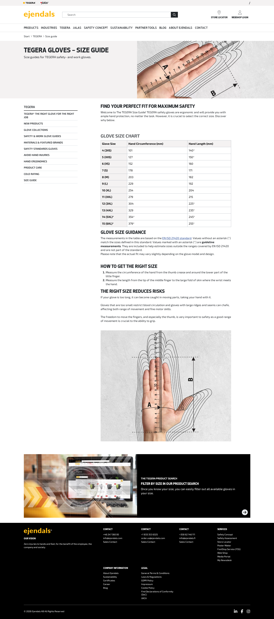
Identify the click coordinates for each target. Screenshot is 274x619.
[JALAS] (44, 3)
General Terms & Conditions (155, 573)
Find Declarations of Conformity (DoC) (157, 593)
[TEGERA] (29, 3)
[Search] (174, 15)
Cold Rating (31, 173)
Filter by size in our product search (170, 483)
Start (27, 36)
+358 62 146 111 (187, 534)
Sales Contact (110, 541)
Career (106, 584)
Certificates (109, 580)
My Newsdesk (224, 560)
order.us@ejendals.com (153, 538)
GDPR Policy (147, 580)
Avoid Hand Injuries (36, 154)
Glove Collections (36, 129)
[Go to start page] (39, 14)
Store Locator (224, 541)
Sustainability (121, 27)
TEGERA (65, 27)
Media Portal (223, 556)
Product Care (33, 167)
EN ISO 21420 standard (176, 238)
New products (33, 123)
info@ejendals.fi (187, 538)
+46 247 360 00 (111, 534)
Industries (49, 27)
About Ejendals (180, 27)
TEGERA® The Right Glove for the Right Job (49, 115)
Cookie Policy (147, 587)
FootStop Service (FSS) (229, 549)
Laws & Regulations (151, 576)
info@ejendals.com (112, 538)
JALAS (77, 27)
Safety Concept (96, 27)
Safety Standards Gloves (40, 148)
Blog (162, 27)
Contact (201, 27)
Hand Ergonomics (35, 161)
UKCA (144, 598)
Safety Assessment (227, 538)
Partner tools (146, 27)
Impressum (147, 584)
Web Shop (222, 552)
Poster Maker (224, 545)
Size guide (51, 36)
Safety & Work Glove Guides (42, 136)
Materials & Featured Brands (43, 142)
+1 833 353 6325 (149, 534)
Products (31, 27)
